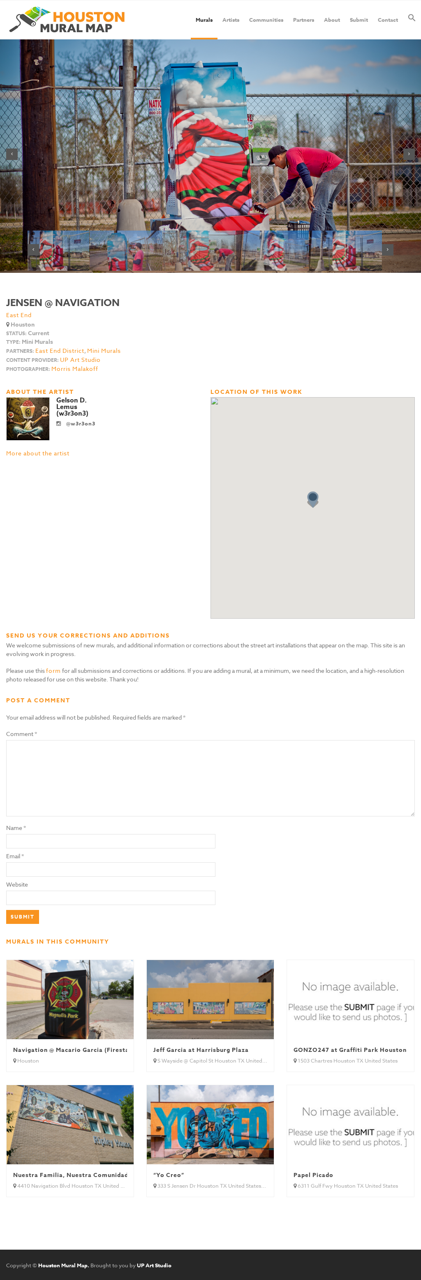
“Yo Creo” (168, 1175)
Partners (303, 19)
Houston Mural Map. (63, 1265)
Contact (388, 19)
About (332, 19)
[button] (412, 19)
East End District (59, 350)
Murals (204, 19)
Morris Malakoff (74, 369)
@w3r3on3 (80, 423)
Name (14, 828)
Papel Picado (313, 1175)
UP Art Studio (80, 360)
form (53, 670)
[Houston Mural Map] (67, 20)
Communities (266, 19)
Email (13, 856)
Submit (359, 19)
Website (17, 884)
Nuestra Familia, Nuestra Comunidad (70, 1175)
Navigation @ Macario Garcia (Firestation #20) (85, 1050)
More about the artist (37, 453)
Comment (21, 734)
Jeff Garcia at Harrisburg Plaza (201, 1050)
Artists (230, 19)
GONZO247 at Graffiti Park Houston (350, 1050)
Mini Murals (104, 350)
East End (19, 315)
